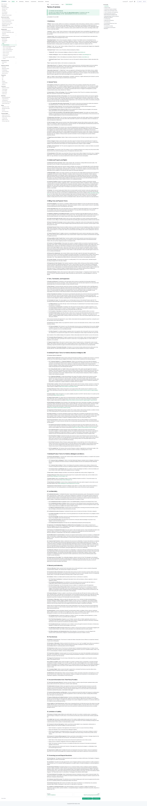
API (16, 1)
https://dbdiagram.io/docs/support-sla (59, 476)
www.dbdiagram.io (87, 54)
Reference (27, 1)
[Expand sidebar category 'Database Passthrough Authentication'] (16, 25)
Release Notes (40, 1)
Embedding (21, 1)
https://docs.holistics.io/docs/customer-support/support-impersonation (81, 400)
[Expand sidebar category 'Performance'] (16, 62)
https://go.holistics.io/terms (54, 13)
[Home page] (48, 4)
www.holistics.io (81, 52)
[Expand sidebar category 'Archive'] (16, 58)
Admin (13, 1)
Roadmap (47, 1)
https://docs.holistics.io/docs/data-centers (68, 386)
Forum (130, 1)
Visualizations (33, 1)
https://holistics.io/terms (74, 12)
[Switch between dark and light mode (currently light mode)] (134, 1)
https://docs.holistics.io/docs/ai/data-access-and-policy (84, 427)
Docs (9, 1)
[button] (9, 12)
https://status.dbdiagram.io (66, 479)
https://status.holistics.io (59, 395)
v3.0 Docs (125, 1)
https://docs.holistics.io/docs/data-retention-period (59, 407)
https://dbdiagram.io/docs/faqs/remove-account (68, 483)
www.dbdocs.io (85, 56)
